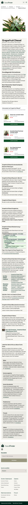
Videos (8, 57)
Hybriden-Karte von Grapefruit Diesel (11, 294)
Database (11, 6)
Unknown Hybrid (13, 236)
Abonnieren (14, 460)
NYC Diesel (20, 233)
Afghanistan (8, 246)
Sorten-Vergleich (6, 54)
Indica (22, 246)
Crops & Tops (17, 487)
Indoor (15, 481)
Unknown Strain (20, 240)
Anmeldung (20, 171)
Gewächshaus (17, 485)
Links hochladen (6, 68)
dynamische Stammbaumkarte (11, 253)
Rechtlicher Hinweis (17, 503)
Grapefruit (15, 233)
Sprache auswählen (5, 468)
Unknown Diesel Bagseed (11, 239)
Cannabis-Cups (14, 52)
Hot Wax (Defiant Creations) (5, 277)
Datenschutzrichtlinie (6, 503)
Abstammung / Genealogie (17, 54)
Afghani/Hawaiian (21, 239)
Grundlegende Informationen (14, 50)
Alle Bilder (16, 489)
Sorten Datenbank (5, 483)
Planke (15, 495)
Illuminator (3, 497)
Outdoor (16, 483)
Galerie (23, 50)
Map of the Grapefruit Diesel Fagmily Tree (12, 250)
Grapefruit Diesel (22, 8)
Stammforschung (4, 485)
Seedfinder (3, 6)
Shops (2, 487)
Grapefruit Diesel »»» (7, 233)
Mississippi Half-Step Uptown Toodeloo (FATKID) (5, 287)
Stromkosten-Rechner (5, 495)
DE (23, 2)
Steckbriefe (21, 52)
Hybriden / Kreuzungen (7, 55)
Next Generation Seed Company (8, 8)
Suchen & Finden (4, 481)
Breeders (18, 6)
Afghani (8, 243)
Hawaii (12, 243)
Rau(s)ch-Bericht (6, 52)
